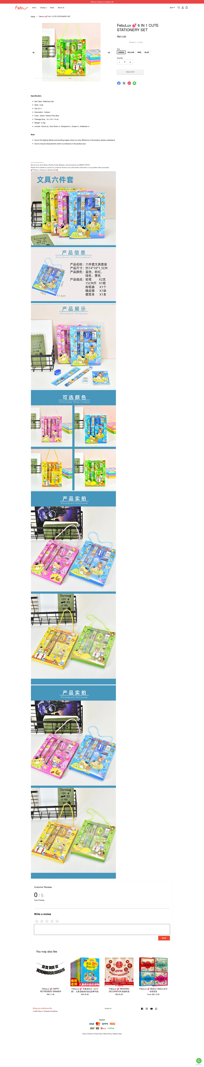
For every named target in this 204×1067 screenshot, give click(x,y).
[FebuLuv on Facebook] (142, 1010)
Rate (164, 938)
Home (34, 7)
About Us (61, 7)
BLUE (147, 52)
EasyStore (54, 1011)
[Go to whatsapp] (199, 1060)
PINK (139, 52)
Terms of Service (87, 1034)
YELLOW (130, 52)
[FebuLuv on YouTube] (151, 1010)
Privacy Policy (98, 1034)
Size (118, 49)
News (52, 7)
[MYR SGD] (172, 7)
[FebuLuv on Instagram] (146, 1010)
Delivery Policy (117, 1034)
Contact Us (108, 1008)
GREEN (121, 52)
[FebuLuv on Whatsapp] (156, 1010)
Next (108, 52)
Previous (33, 52)
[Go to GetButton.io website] (199, 1065)
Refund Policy (107, 1034)
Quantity (120, 58)
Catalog (42, 7)
